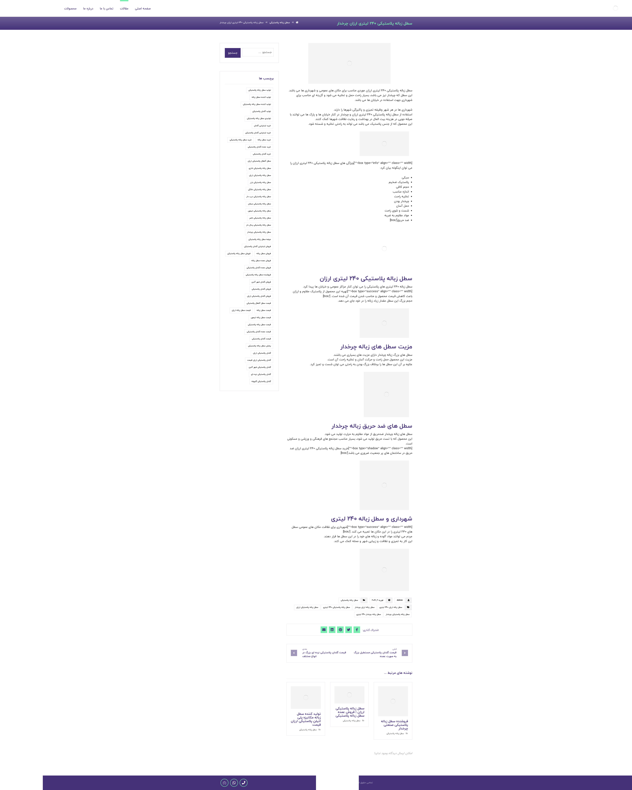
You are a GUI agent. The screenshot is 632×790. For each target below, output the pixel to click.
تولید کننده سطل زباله (261, 97)
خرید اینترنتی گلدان (262, 125)
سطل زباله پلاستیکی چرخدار (397, 614)
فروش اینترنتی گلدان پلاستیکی (257, 246)
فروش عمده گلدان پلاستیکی (259, 267)
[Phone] (244, 783)
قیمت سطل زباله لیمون (261, 317)
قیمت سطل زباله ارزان (241, 310)
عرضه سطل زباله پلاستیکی (259, 239)
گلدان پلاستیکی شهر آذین (260, 367)
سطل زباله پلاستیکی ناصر (260, 218)
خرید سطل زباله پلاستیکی (241, 140)
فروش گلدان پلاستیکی (261, 289)
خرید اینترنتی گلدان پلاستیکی (258, 132)
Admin (400, 600)
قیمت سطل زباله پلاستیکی (259, 324)
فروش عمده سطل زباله (261, 260)
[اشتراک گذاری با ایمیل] (324, 629)
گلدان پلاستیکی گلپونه (261, 381)
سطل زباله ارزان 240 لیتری (390, 607)
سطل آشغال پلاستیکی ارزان (259, 161)
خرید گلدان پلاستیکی (262, 154)
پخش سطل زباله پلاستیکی (259, 346)
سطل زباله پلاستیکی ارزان (307, 607)
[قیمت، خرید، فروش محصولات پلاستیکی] (615, 8)
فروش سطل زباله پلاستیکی (238, 253)
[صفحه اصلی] (297, 22)
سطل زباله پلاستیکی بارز (260, 182)
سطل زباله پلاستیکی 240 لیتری (336, 607)
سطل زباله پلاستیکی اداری (260, 168)
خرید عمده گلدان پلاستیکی (259, 147)
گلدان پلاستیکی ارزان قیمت (259, 360)
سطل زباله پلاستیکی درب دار (258, 196)
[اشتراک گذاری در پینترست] (340, 629)
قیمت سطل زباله (264, 310)
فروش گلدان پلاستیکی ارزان (259, 296)
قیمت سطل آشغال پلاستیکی (259, 303)
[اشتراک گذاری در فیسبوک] (357, 629)
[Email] (224, 783)
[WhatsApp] (234, 783)
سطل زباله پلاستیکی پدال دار (258, 225)
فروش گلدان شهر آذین (261, 282)
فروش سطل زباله (263, 253)
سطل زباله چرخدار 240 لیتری (368, 614)
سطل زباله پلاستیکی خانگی (259, 189)
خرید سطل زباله (264, 140)
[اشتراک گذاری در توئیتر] (348, 629)
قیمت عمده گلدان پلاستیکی (259, 331)
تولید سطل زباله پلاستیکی (259, 90)
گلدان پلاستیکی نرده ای (261, 374)
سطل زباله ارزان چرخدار (364, 607)
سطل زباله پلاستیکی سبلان (259, 204)
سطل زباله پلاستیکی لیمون (259, 211)
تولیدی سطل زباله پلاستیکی (259, 118)
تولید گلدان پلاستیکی (261, 111)
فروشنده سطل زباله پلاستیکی (258, 274)
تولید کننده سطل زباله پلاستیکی (257, 104)
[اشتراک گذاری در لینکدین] (332, 629)
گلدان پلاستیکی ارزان (262, 353)
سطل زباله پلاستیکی (349, 600)
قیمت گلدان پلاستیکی (261, 338)
